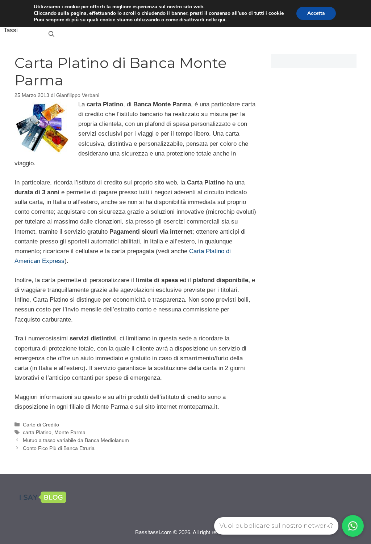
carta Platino (37, 432)
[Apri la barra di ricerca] (51, 34)
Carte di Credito (41, 425)
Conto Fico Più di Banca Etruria (59, 448)
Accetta (316, 13)
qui (221, 20)
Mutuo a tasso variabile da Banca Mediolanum (76, 440)
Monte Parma (70, 432)
